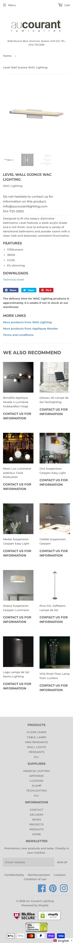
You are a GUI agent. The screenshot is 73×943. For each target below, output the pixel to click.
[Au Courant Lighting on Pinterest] (53, 890)
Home (7, 55)
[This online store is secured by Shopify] (49, 919)
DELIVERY (36, 814)
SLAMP (36, 785)
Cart (67, 5)
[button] (63, 940)
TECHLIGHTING (36, 790)
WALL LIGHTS (36, 747)
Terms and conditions (18, 334)
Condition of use (35, 879)
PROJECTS (36, 824)
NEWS (36, 819)
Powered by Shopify (34, 905)
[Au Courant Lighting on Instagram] (64, 890)
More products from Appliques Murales (30, 328)
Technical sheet (13, 279)
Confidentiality (14, 874)
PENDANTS (36, 752)
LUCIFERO (36, 780)
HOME (36, 834)
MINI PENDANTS (36, 742)
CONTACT (36, 809)
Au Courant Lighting (40, 901)
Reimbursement (39, 874)
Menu (12, 5)
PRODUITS (36, 829)
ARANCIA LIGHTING (36, 771)
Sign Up (62, 862)
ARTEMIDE (36, 775)
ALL (36, 756)
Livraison (60, 874)
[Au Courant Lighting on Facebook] (42, 890)
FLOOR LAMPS (36, 732)
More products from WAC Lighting (27, 322)
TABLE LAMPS (36, 737)
